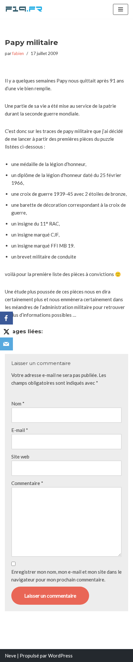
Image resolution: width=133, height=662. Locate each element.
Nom (18, 403)
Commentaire (27, 483)
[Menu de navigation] (120, 9)
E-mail (19, 430)
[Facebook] (6, 318)
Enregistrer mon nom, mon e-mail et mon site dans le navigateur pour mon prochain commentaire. (66, 575)
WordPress (60, 655)
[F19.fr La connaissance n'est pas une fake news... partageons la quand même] (24, 9)
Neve (10, 655)
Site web (20, 456)
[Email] (6, 343)
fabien (18, 53)
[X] (6, 331)
